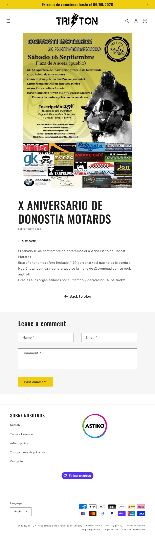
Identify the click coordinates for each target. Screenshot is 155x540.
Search (15, 425)
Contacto (16, 461)
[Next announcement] (147, 4)
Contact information (133, 529)
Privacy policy (114, 525)
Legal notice (111, 529)
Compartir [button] (29, 241)
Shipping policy (91, 529)
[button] (8, 21)
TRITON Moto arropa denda (43, 525)
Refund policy (94, 525)
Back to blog (80, 296)
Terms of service (21, 434)
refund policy (19, 443)
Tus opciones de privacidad (28, 452)
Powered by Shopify (71, 525)
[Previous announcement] (7, 4)
